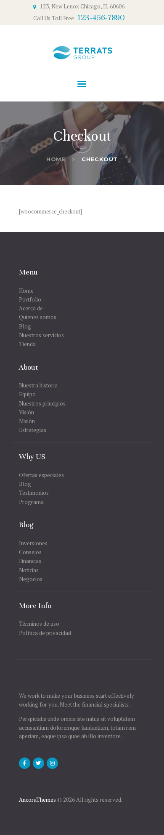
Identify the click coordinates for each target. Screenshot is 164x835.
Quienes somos (37, 317)
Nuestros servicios (41, 335)
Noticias (29, 570)
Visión (26, 412)
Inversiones (33, 543)
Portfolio (30, 299)
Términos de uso (39, 623)
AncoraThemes (37, 799)
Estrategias (32, 430)
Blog (25, 326)
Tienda (27, 344)
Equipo (27, 394)
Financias (30, 561)
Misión (27, 421)
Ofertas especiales (41, 475)
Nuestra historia (38, 385)
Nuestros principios (42, 403)
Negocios (30, 579)
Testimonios (34, 492)
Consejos (30, 552)
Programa (31, 502)
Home (56, 159)
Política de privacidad (45, 633)
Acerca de (31, 308)
